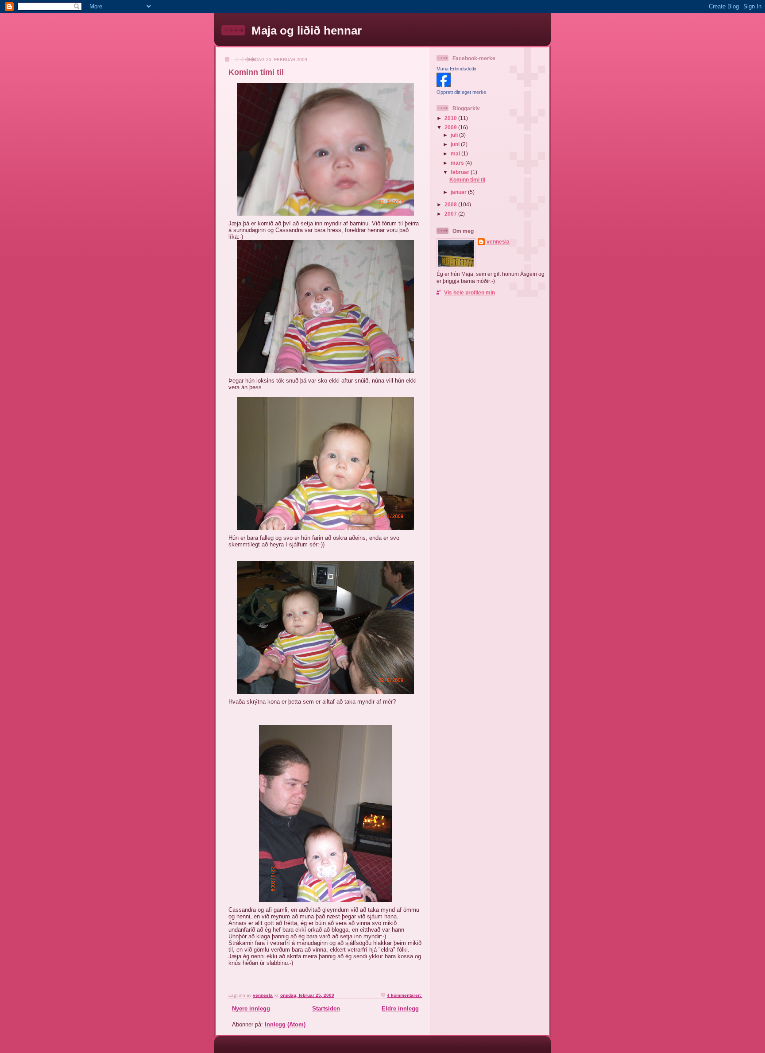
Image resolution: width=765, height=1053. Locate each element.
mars (458, 163)
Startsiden (326, 1008)
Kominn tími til (256, 72)
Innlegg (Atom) (285, 1024)
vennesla (498, 241)
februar (461, 172)
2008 (451, 204)
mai (456, 153)
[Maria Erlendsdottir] (444, 85)
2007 (451, 214)
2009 (451, 127)
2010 (451, 118)
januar (459, 192)
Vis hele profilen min (469, 292)
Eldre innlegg (400, 1008)
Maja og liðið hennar (306, 30)
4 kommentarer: (404, 995)
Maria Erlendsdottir (457, 68)
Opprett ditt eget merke (461, 92)
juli (455, 135)
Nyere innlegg (251, 1008)
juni (456, 144)
